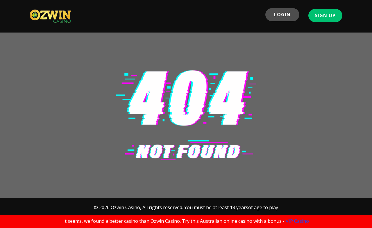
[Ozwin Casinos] (50, 16)
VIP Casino (297, 221)
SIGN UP (325, 15)
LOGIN (282, 14)
